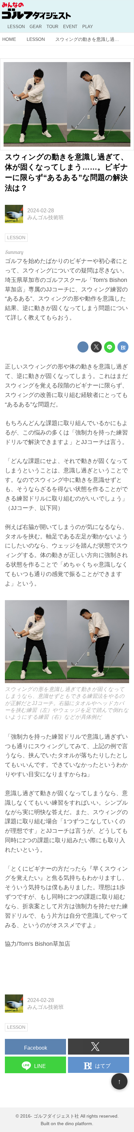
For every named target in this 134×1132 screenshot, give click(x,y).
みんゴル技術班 (45, 217)
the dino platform (74, 1123)
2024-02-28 (40, 210)
